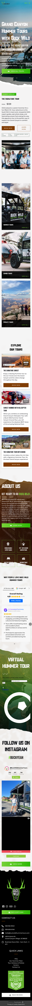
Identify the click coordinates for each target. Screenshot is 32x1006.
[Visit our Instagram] (7, 906)
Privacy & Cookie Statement (16, 1004)
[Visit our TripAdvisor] (11, 906)
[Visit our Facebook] (3, 906)
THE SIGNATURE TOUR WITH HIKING (14, 452)
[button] (1, 624)
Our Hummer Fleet (16, 961)
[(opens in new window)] (16, 971)
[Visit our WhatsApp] (15, 906)
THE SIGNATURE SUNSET (11, 370)
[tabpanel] (16, 154)
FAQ (16, 959)
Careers (16, 965)
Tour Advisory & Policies (16, 963)
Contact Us (16, 967)
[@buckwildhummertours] (7, 768)
